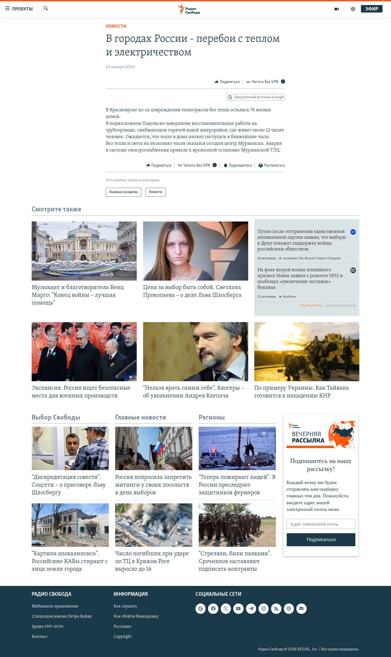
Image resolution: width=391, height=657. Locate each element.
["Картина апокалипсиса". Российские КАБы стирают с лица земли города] (70, 525)
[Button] (227, 82)
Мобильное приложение (55, 607)
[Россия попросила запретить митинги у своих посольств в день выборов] (153, 448)
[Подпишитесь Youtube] (238, 609)
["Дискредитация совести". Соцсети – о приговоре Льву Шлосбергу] (70, 448)
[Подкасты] (289, 609)
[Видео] (337, 9)
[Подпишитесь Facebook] (213, 609)
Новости (116, 26)
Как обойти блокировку (136, 617)
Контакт (39, 637)
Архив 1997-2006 (47, 627)
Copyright (122, 637)
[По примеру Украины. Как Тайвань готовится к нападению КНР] (306, 351)
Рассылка (122, 627)
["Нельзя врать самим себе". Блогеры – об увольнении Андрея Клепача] (195, 351)
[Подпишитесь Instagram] (264, 609)
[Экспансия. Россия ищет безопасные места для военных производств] (84, 351)
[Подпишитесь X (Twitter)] (226, 609)
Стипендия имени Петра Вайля (61, 617)
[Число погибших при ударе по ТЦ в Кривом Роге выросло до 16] (153, 525)
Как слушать (125, 607)
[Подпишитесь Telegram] (251, 609)
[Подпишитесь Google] (201, 609)
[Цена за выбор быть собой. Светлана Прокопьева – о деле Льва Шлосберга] (195, 251)
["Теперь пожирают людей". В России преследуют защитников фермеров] (237, 448)
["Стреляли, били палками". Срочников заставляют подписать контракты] (237, 525)
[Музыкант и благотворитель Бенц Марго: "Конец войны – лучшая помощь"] (84, 251)
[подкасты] (353, 9)
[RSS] (276, 609)
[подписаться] (301, 609)
